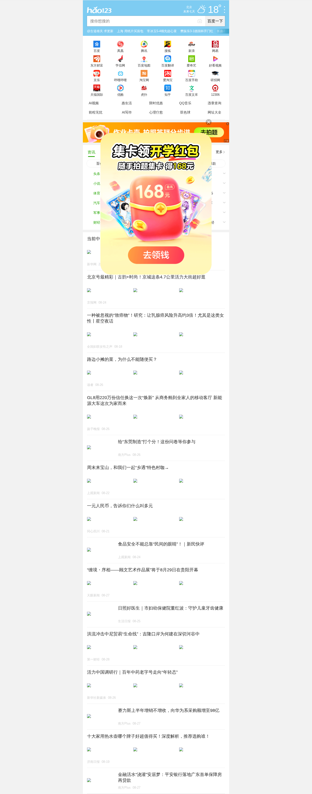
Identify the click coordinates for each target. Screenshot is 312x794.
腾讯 (144, 50)
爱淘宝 (168, 80)
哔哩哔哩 (120, 80)
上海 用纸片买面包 (130, 31)
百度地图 (144, 65)
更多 (219, 152)
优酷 (120, 94)
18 (213, 10)
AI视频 (94, 103)
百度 (97, 50)
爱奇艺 (191, 65)
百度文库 (191, 94)
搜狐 (168, 50)
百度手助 (191, 80)
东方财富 (96, 65)
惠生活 (127, 103)
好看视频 (215, 65)
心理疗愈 (156, 112)
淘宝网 (144, 80)
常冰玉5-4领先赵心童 (162, 31)
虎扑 (144, 94)
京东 (97, 80)
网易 (215, 50)
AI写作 (127, 112)
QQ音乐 (185, 103)
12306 (215, 94)
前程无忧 (95, 112)
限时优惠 (156, 103)
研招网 (215, 80)
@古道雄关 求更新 (100, 31)
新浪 (191, 50)
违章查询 (214, 103)
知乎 (168, 94)
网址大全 (214, 112)
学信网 (120, 65)
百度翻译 (167, 65)
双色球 (185, 112)
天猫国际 (96, 94)
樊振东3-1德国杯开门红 (196, 31)
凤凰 (120, 50)
